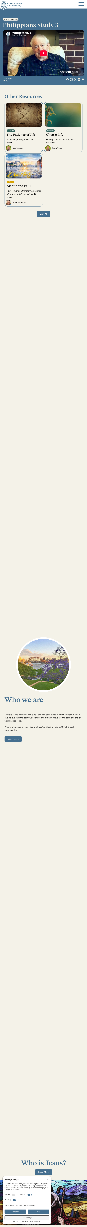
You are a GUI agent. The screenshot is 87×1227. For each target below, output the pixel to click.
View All (43, 214)
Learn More (13, 739)
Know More (43, 1172)
